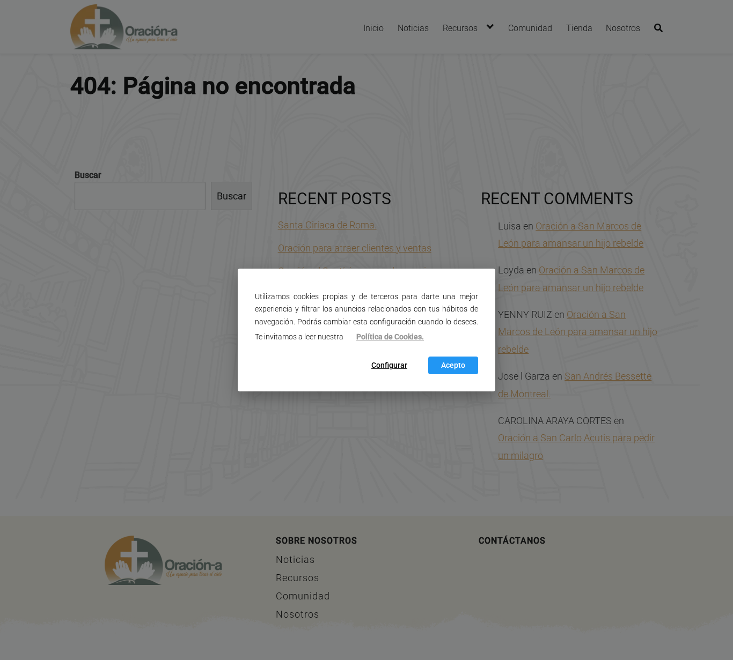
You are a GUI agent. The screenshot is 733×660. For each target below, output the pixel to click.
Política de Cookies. (390, 337)
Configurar (389, 365)
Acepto (453, 365)
